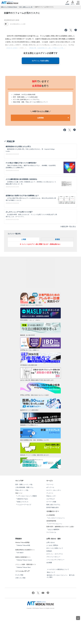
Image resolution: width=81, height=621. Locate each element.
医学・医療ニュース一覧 (25, 7)
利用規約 (49, 551)
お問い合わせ (50, 542)
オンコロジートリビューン (56, 518)
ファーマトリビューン (55, 524)
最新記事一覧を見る (69, 226)
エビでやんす (50, 499)
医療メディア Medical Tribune (9, 7)
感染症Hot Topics (22, 499)
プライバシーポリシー (53, 557)
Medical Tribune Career (24, 560)
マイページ (49, 484)
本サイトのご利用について (54, 548)
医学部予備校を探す (52, 507)
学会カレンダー (51, 496)
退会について (51, 572)
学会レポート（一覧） (22, 490)
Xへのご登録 (19, 575)
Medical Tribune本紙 (23, 545)
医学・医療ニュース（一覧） (24, 484)
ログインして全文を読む (40, 61)
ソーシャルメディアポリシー (55, 559)
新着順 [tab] (57, 239)
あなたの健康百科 (53, 529)
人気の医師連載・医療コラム (24, 487)
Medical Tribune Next (24, 567)
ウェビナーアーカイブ (24, 504)
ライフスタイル (51, 532)
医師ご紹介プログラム (53, 504)
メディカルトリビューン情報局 (27, 496)
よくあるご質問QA (52, 545)
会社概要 (49, 562)
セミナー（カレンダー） (54, 490)
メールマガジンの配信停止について (58, 569)
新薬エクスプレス (22, 502)
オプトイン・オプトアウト (54, 554)
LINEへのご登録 (20, 578)
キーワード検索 (51, 502)
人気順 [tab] (23, 239)
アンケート (49, 493)
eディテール (50, 487)
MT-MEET (20, 552)
